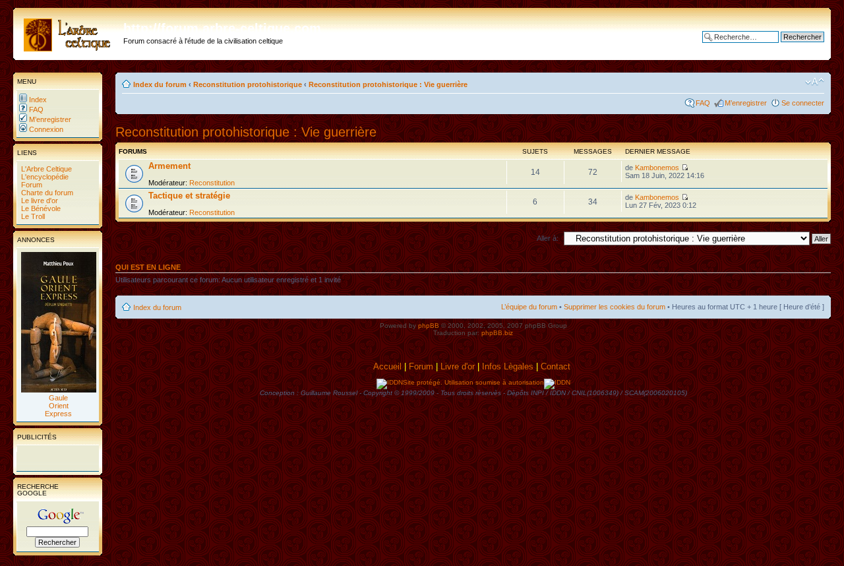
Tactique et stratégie (189, 196)
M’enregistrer (49, 119)
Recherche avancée (791, 47)
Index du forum (160, 84)
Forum (30, 185)
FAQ (35, 109)
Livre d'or (457, 366)
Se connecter (802, 103)
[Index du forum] (69, 32)
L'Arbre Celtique (45, 169)
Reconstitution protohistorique (247, 84)
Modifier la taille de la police (814, 82)
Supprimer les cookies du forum (614, 307)
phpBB (428, 325)
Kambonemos (657, 168)
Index (37, 100)
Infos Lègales (507, 366)
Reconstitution (212, 183)
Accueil (387, 366)
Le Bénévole (40, 208)
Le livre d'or (38, 200)
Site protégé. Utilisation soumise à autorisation (473, 382)
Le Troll (32, 216)
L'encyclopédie (44, 177)
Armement (169, 166)
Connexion (45, 129)
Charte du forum (46, 193)
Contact (557, 366)
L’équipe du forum (529, 307)
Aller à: (547, 238)
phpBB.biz (497, 332)
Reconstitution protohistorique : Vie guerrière (388, 84)
